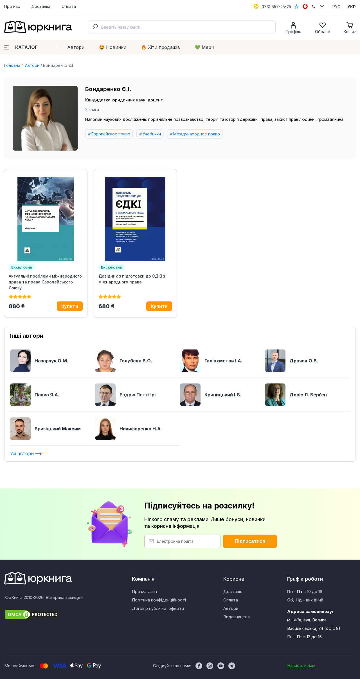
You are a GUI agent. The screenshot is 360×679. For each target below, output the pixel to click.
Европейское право (110, 133)
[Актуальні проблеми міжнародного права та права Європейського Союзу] (46, 219)
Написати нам (301, 665)
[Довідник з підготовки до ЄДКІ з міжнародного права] (135, 219)
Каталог (26, 47)
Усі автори (22, 453)
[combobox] (182, 27)
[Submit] (95, 27)
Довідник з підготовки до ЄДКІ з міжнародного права (131, 279)
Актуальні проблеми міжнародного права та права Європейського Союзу (45, 282)
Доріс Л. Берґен (308, 395)
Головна (12, 65)
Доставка (40, 6)
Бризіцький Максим (58, 429)
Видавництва (236, 616)
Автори (75, 47)
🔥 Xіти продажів (160, 47)
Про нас (12, 6)
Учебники (152, 133)
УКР (351, 6)
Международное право (196, 133)
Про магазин (144, 591)
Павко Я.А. (47, 395)
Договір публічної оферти (158, 608)
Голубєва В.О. (136, 361)
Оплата (69, 6)
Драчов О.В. (303, 361)
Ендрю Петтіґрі (138, 395)
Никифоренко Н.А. (141, 429)
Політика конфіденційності (159, 600)
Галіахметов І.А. (223, 361)
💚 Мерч (204, 47)
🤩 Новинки (112, 47)
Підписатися (250, 541)
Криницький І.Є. (222, 395)
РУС (336, 6)
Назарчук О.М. (51, 361)
